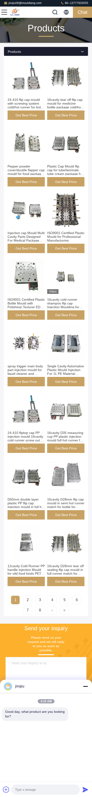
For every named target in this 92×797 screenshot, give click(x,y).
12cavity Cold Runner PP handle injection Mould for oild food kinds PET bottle (26, 571)
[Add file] (6, 789)
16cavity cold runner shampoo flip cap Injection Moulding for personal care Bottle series (63, 307)
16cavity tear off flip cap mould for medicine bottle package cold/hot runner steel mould (65, 105)
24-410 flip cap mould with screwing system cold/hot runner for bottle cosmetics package (26, 105)
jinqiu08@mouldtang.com (25, 3)
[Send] (85, 789)
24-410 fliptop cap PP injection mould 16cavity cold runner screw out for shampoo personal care (26, 438)
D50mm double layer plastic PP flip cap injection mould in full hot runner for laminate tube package (26, 506)
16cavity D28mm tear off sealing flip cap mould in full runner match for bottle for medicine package (65, 573)
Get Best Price (26, 115)
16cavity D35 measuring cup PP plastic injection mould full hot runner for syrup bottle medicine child (65, 440)
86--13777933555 (76, 3)
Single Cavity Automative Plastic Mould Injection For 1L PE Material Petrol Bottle (65, 371)
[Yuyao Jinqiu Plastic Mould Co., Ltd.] (19, 12)
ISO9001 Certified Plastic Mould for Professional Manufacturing (65, 236)
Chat (83, 12)
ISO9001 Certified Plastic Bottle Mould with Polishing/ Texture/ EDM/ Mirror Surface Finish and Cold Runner (26, 307)
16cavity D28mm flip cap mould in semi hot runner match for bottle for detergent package (65, 504)
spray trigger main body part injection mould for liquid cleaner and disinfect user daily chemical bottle (25, 373)
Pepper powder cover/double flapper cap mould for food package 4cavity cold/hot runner (26, 171)
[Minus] (85, 686)
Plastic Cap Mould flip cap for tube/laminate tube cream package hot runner (65, 171)
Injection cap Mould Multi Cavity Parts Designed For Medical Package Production (26, 238)
